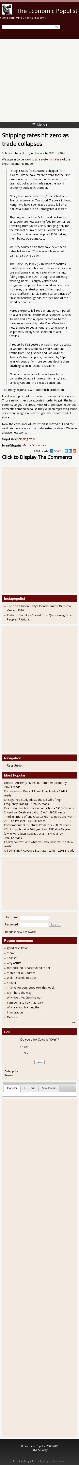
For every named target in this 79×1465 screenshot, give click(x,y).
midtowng (25, 153)
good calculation (18, 948)
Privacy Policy (39, 1450)
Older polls (11, 1071)
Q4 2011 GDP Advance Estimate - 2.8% (29, 850)
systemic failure (51, 159)
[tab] (12, 1088)
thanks (11, 953)
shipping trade (26, 439)
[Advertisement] (39, 80)
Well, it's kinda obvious (21, 978)
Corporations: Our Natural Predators (28, 825)
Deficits (12, 1017)
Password (11, 924)
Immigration (15, 1012)
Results (9, 1075)
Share (58, 451)
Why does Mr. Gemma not (24, 997)
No (26, 1053)
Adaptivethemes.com (54, 1461)
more (71, 1022)
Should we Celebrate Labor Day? (25, 812)
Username (11, 917)
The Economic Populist (47, 11)
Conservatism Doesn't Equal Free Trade (30, 791)
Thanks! (12, 958)
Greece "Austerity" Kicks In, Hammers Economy (35, 783)
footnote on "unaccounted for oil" (29, 968)
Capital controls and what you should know (32, 842)
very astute (14, 963)
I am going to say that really (25, 1002)
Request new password (20, 932)
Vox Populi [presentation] (49, 1088)
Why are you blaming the (23, 1007)
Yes (26, 1047)
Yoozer (11, 983)
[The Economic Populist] (7, 13)
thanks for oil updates (21, 973)
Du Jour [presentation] (29, 1088)
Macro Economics (34, 445)
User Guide (14, 765)
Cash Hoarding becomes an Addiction (28, 808)
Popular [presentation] (12, 1088)
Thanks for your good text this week (30, 987)
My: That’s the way (19, 992)
